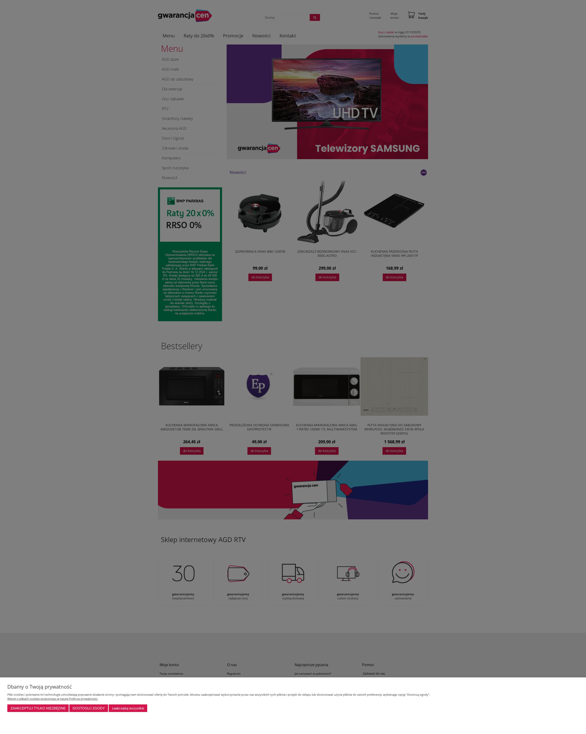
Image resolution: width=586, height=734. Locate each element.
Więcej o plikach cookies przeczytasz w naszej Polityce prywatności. (52, 699)
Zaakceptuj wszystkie (128, 708)
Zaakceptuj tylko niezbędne (38, 708)
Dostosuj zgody (89, 708)
